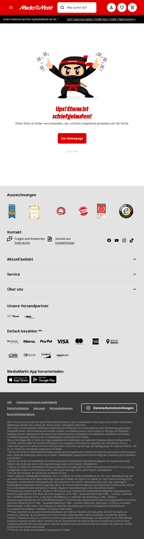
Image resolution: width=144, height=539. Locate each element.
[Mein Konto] (111, 7)
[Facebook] (110, 240)
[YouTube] (118, 240)
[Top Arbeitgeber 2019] (12, 211)
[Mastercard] (79, 341)
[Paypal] (46, 341)
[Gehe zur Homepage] (36, 7)
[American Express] (96, 341)
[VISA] (63, 341)
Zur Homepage (72, 138)
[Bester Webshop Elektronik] (34, 211)
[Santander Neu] (13, 341)
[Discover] (46, 355)
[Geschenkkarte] (13, 355)
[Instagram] (125, 240)
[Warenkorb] (132, 7)
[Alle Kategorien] (11, 7)
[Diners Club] (30, 355)
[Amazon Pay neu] (63, 356)
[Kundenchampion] (101, 211)
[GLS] (30, 317)
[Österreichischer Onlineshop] (61, 211)
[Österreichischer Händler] (83, 211)
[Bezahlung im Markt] (112, 341)
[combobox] (80, 7)
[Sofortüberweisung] (30, 341)
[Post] (13, 316)
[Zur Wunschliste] (121, 7)
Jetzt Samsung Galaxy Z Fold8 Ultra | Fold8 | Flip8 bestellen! (101, 19)
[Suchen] (62, 7)
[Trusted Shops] (126, 211)
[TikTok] (133, 240)
